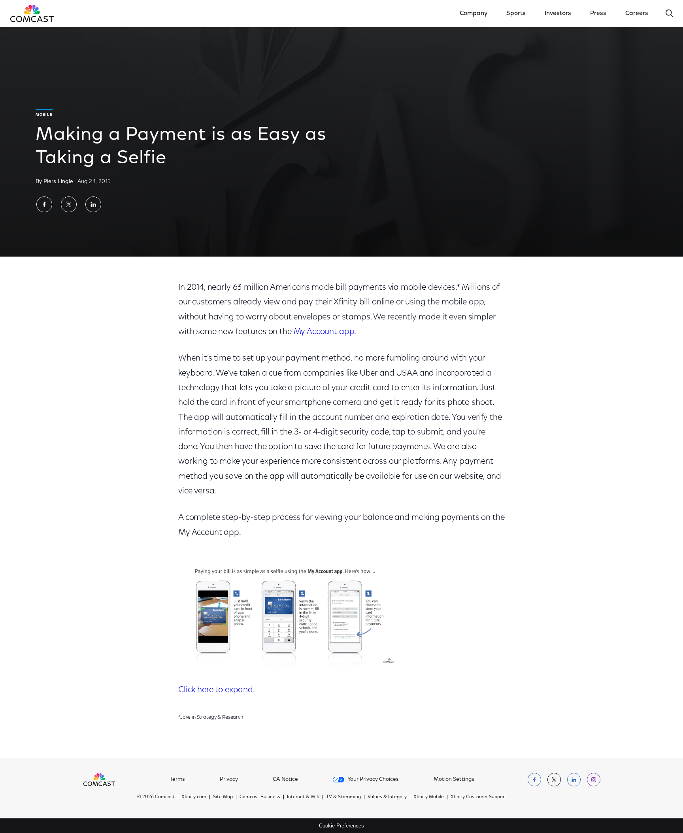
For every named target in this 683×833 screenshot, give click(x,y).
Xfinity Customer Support (478, 797)
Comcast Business (260, 797)
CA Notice (285, 779)
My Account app (324, 332)
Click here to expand (215, 690)
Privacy (229, 779)
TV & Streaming (343, 797)
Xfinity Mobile (428, 797)
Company (473, 13)
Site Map (223, 797)
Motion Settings (454, 779)
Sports (516, 13)
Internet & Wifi (303, 797)
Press (598, 13)
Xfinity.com (193, 797)
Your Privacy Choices (373, 779)
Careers (636, 13)
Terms (177, 779)
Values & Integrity (387, 797)
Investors (558, 13)
